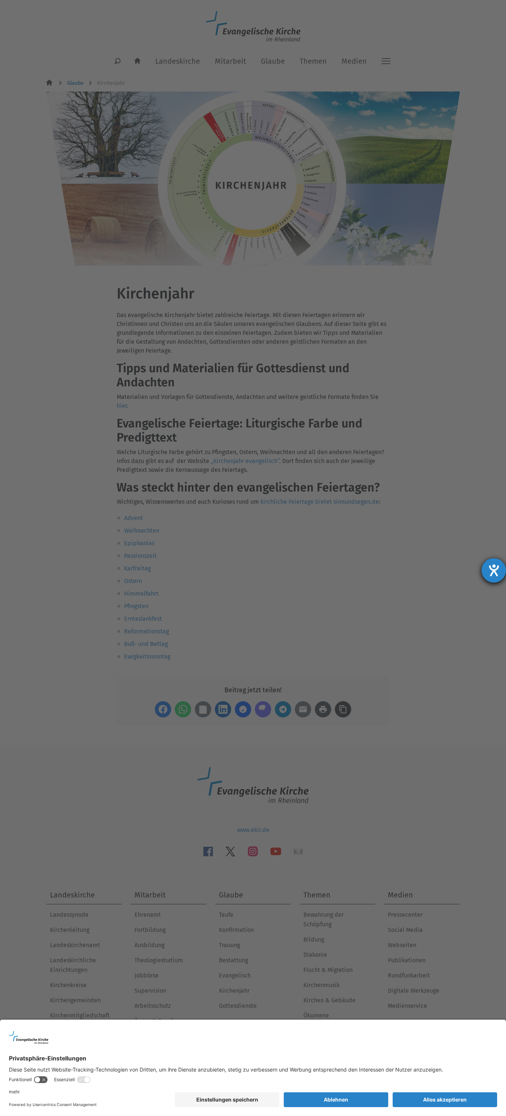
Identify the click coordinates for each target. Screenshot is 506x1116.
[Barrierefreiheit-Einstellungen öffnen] (494, 570)
